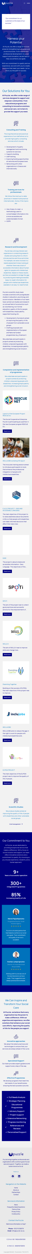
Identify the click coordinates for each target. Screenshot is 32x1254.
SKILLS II (6, 644)
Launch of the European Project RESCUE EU (14, 415)
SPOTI (5, 601)
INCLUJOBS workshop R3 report (14, 461)
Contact (16, 1195)
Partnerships (16, 1192)
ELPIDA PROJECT (9, 770)
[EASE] (16, 545)
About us (16, 1190)
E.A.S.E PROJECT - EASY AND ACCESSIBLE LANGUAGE (12, 509)
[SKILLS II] (16, 631)
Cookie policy (16, 1214)
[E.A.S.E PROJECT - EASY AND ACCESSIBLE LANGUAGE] (16, 495)
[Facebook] (12, 1176)
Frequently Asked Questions (16, 1207)
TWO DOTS (25, 1252)
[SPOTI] (16, 588)
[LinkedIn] (19, 1176)
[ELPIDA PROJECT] (16, 757)
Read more (8, 431)
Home (16, 1188)
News (16, 1205)
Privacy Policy (16, 1212)
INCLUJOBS (7, 727)
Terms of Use (16, 1209)
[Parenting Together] (16, 671)
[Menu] (24, 3)
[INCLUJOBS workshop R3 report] (16, 447)
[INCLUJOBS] (16, 714)
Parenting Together (10, 684)
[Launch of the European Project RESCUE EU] (16, 400)
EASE (4, 558)
